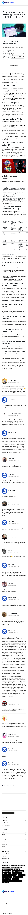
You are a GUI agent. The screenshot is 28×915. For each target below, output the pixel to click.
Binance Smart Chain (16, 873)
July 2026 (14, 834)
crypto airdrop (5, 882)
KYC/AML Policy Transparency (9, 50)
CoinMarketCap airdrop (7, 865)
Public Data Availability (7, 54)
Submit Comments (8, 813)
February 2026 (14, 846)
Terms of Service (5, 901)
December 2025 (14, 851)
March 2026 (14, 844)
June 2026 (14, 837)
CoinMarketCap (21, 875)
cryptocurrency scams (7, 877)
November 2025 (14, 853)
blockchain (5, 875)
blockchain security (6, 878)
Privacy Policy (4, 903)
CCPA (3, 905)
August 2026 (14, 832)
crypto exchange (6, 867)
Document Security (14, 825)
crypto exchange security (18, 871)
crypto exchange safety (7, 869)
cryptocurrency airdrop (16, 880)
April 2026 (14, 841)
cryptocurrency (15, 878)
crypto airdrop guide (18, 877)
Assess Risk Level (7, 59)
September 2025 (14, 858)
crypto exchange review (16, 867)
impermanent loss (6, 880)
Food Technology (14, 822)
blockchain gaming (13, 875)
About (3, 899)
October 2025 (14, 856)
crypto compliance (6, 873)
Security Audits (6, 53)
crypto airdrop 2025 (7, 871)
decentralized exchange (19, 865)
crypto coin (16, 869)
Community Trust (6, 57)
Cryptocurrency (14, 820)
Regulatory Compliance (8, 56)
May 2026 (14, 839)
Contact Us (4, 907)
